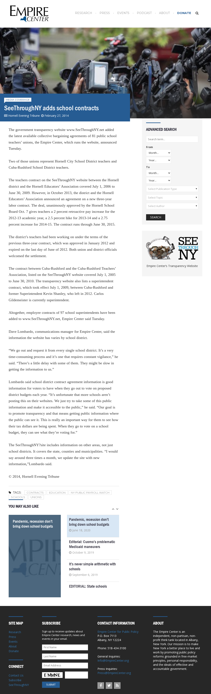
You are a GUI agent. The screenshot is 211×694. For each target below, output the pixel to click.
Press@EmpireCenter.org (114, 673)
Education (57, 492)
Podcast (144, 13)
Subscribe (15, 680)
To (148, 167)
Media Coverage (18, 99)
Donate (184, 13)
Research (83, 13)
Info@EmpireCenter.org (113, 660)
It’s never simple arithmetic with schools (92, 566)
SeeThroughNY (19, 685)
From (149, 147)
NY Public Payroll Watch (90, 492)
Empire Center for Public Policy (117, 632)
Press (105, 13)
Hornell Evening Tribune (24, 116)
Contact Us (16, 675)
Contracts (35, 492)
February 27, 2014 (57, 116)
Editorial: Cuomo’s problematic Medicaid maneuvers (92, 544)
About (164, 13)
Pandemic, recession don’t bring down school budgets (33, 524)
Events (123, 13)
